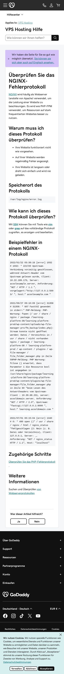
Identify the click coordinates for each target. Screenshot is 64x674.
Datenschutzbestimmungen (33, 629)
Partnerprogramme (14, 565)
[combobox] (28, 37)
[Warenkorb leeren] (58, 5)
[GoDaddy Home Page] (16, 594)
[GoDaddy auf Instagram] (13, 617)
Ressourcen (9, 557)
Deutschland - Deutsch (16, 608)
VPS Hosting (25, 22)
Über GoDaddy (11, 540)
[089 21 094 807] (44, 5)
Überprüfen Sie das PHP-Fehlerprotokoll (32, 461)
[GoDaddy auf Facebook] (5, 617)
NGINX (13, 94)
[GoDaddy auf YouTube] (38, 617)
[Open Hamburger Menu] (4, 5)
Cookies (55, 629)
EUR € (53, 608)
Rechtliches (10, 629)
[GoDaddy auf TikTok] (21, 617)
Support (7, 548)
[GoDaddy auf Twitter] (29, 617)
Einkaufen (8, 583)
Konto (6, 574)
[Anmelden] (51, 5)
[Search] (55, 38)
